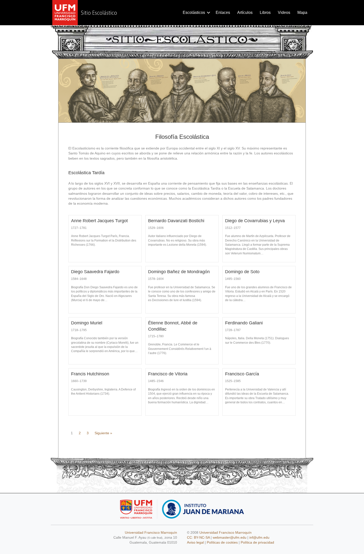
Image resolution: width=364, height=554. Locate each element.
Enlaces (223, 12)
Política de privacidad (257, 542)
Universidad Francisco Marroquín (151, 532)
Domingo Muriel (86, 322)
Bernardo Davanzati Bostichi (176, 220)
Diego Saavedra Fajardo (95, 271)
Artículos (245, 12)
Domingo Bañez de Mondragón (179, 271)
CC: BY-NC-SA (198, 537)
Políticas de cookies (222, 542)
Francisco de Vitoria (167, 373)
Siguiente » (103, 433)
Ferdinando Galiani (244, 322)
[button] (208, 12)
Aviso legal (195, 542)
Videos (284, 12)
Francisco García (242, 373)
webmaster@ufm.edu (229, 537)
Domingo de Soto (242, 271)
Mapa (302, 12)
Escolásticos (194, 12)
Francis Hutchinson (90, 373)
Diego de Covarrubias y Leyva (255, 220)
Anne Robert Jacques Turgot (99, 220)
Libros (265, 12)
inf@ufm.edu (259, 537)
